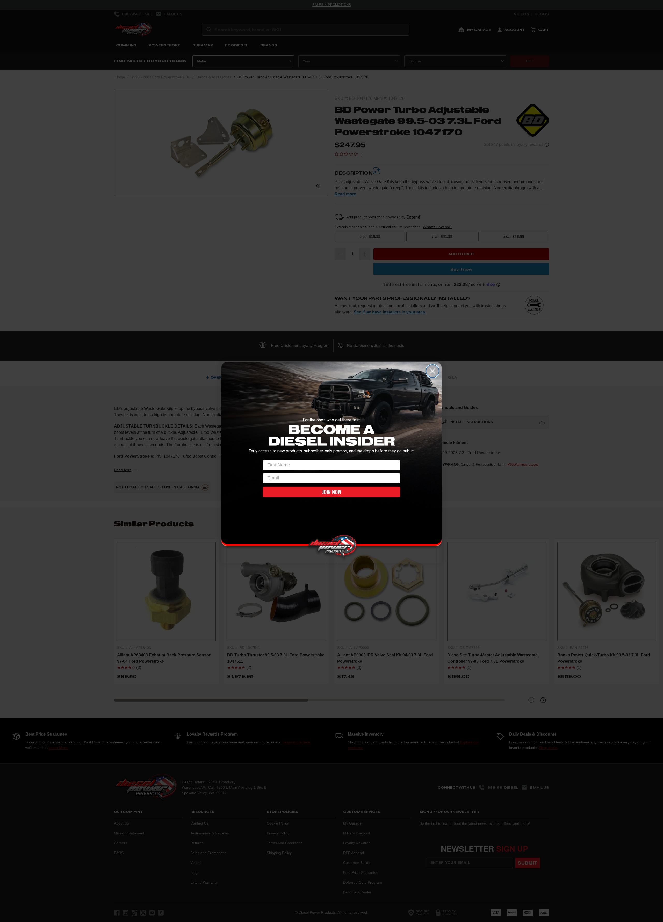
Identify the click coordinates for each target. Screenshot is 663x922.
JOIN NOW (331, 492)
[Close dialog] (432, 371)
